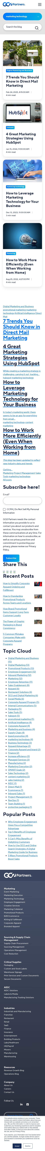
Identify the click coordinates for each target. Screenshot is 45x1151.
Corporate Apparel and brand (24, 749)
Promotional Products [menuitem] (14, 912)
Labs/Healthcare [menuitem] (11, 1042)
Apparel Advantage (19, 746)
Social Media (16, 698)
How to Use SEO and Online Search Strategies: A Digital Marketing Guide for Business (22, 849)
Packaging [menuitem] (8, 965)
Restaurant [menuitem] (9, 1018)
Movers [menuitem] (7, 1049)
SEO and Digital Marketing (23, 695)
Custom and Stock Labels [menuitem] (15, 968)
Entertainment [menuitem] (10, 1035)
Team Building (16, 803)
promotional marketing (14, 309)
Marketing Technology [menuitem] (14, 899)
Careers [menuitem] (7, 1089)
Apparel (13, 688)
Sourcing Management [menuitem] (14, 947)
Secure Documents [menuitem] (12, 979)
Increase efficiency (19, 756)
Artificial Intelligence (24, 313)
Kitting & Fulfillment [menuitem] (13, 919)
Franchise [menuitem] (8, 1015)
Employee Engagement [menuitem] (14, 902)
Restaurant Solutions (20, 692)
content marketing (19, 776)
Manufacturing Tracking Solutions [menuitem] (19, 997)
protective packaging (20, 807)
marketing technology (23, 377)
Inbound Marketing (19, 675)
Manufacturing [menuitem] (10, 1053)
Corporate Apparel (19, 726)
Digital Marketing (18, 665)
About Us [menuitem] (8, 1085)
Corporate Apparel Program (23, 702)
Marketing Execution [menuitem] (13, 895)
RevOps (13, 800)
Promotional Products (21, 668)
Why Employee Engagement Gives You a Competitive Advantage (22, 825)
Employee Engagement (22, 671)
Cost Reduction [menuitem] (11, 954)
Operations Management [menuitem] (15, 950)
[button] (40, 4)
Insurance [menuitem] (8, 1032)
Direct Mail (15, 786)
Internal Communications (22, 705)
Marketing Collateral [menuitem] (13, 909)
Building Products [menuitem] (12, 1039)
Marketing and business (21, 729)
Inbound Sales (16, 793)
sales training (16, 780)
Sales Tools (15, 712)
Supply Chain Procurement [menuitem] (16, 943)
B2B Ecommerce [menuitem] (11, 916)
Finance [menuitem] (7, 1028)
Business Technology (20, 742)
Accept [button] (17, 1146)
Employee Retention (20, 682)
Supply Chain (16, 732)
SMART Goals (16, 770)
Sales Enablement (19, 685)
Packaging (15, 709)
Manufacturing (17, 763)
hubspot (7, 377)
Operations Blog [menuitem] (11, 1074)
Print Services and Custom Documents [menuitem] (21, 975)
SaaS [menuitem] (6, 1025)
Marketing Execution (20, 766)
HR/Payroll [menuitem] (9, 1046)
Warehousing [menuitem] (10, 1056)
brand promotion (18, 736)
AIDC (12, 783)
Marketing (8, 473)
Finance (13, 753)
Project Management (24, 473)
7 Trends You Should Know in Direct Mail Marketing (21, 329)
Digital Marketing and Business (18, 306)
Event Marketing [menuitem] (11, 892)
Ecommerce (15, 790)
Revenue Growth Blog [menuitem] (14, 1070)
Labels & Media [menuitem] (11, 994)
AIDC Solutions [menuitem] (11, 990)
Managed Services (19, 759)
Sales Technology (18, 773)
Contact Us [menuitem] (9, 1092)
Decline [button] (27, 1146)
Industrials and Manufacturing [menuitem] (17, 1011)
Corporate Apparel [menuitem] (12, 923)
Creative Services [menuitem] (12, 905)
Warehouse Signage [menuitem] (13, 972)
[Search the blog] (36, 28)
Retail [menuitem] (6, 1022)
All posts (7, 479)
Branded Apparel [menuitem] (12, 926)
